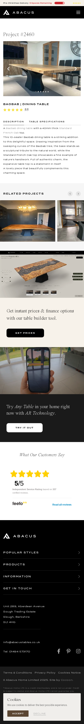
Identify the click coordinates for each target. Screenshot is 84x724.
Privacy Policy (45, 672)
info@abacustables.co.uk (21, 642)
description (13, 121)
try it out (24, 427)
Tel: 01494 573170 (16, 651)
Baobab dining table (19, 128)
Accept (18, 713)
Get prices (25, 333)
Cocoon (67, 680)
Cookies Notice (69, 672)
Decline (39, 713)
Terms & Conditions (17, 672)
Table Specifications (47, 121)
